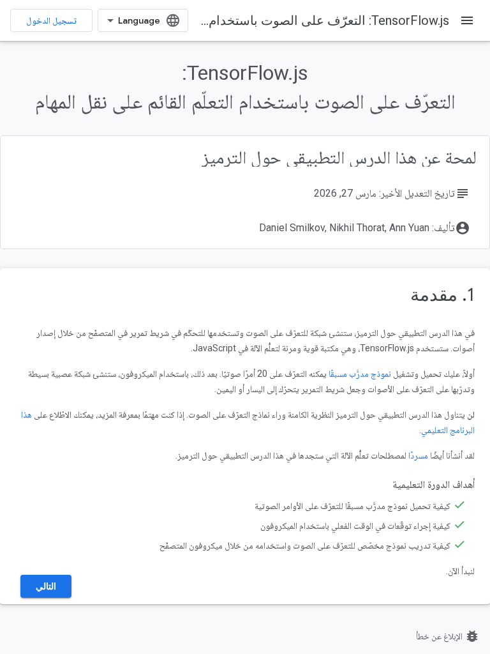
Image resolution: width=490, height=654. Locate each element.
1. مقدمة (442, 295)
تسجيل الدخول (51, 20)
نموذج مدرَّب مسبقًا (360, 374)
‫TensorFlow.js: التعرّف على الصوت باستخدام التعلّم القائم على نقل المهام (253, 20)
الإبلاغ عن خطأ (448, 636)
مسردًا (418, 455)
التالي (46, 586)
